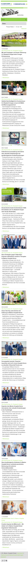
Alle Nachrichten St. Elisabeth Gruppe (12, 50)
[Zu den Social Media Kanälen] (14, 560)
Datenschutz (4, 555)
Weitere (23, 28)
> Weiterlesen (5, 77)
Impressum (20, 553)
